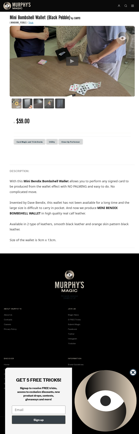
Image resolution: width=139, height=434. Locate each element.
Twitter (71, 333)
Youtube (72, 343)
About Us (8, 314)
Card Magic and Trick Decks (30, 141)
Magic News (73, 314)
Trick (30, 22)
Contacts (8, 319)
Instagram (72, 338)
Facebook (72, 329)
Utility (52, 141)
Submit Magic (74, 324)
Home (6, 364)
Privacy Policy (10, 329)
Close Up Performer (70, 141)
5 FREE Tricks (74, 319)
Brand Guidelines (76, 364)
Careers (7, 324)
